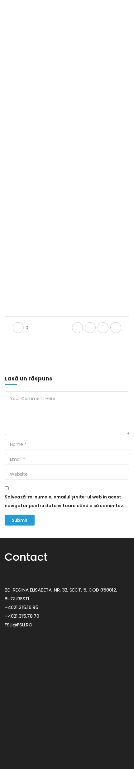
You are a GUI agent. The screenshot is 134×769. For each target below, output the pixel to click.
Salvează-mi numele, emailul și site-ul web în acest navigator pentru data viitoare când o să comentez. (64, 501)
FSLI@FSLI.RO (18, 624)
